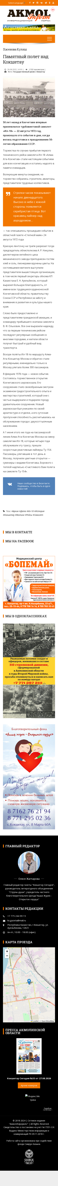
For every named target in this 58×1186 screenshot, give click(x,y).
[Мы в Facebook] (29, 2)
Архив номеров (29, 1085)
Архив (16, 511)
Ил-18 (31, 511)
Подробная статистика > (47, 1109)
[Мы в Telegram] (46, 2)
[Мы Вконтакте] (41, 2)
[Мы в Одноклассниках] (49, 2)
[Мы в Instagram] (37, 2)
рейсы (29, 514)
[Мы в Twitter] (33, 2)
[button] (29, 982)
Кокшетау (9, 514)
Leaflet (35, 1021)
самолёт (38, 514)
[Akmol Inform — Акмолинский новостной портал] (29, 15)
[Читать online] (29, 1055)
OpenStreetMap (47, 1021)
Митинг (20, 514)
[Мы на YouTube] (53, 2)
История (40, 511)
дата (23, 511)
